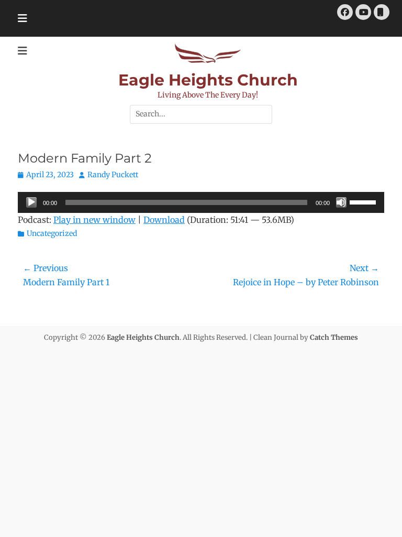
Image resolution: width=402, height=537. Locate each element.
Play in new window (94, 219)
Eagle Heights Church (208, 80)
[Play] (31, 202)
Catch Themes (334, 337)
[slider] (364, 201)
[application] (201, 202)
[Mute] (341, 202)
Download (164, 219)
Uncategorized (52, 233)
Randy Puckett (112, 174)
